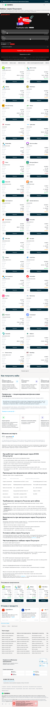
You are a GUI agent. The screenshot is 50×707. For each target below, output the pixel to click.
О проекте (4, 686)
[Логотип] (25, 693)
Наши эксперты (32, 688)
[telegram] (2, 704)
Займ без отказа (21, 62)
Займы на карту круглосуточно (23, 653)
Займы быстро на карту (22, 649)
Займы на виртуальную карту (23, 639)
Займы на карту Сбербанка (7, 635)
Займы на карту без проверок (23, 651)
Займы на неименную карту (23, 641)
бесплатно (34, 537)
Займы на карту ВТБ (6, 637)
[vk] (5, 704)
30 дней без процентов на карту (39, 639)
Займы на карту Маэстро (7, 653)
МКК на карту (35, 649)
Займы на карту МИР (6, 647)
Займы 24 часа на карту (37, 641)
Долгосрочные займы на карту (38, 637)
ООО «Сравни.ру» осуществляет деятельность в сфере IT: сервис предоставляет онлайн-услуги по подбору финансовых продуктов (23, 696)
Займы (8, 626)
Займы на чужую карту (22, 643)
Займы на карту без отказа (22, 647)
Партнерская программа (17, 686)
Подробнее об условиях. (9, 701)
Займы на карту (20, 635)
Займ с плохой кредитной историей (35, 62)
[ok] (9, 704)
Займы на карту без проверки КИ (9, 641)
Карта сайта (25, 688)
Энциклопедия (19, 688)
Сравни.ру (23, 576)
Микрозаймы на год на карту (38, 645)
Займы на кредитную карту (22, 637)
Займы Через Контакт (36, 653)
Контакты (9, 686)
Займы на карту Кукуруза (7, 645)
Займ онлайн (5, 62)
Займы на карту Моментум (7, 643)
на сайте (25, 57)
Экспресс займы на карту (22, 645)
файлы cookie (15, 699)
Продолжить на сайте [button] (25, 54)
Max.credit (27, 609)
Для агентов (25, 686)
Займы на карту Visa (6, 649)
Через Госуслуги (15, 626)
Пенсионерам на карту (37, 635)
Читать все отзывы (5, 623)
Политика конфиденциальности (8, 688)
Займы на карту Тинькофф (7, 639)
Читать (13, 617)
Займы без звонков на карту (38, 651)
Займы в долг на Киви (36, 647)
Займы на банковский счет (37, 643)
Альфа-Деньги (9, 609)
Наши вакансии (39, 688)
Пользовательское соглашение (35, 686)
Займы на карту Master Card (8, 651)
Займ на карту (13, 62)
